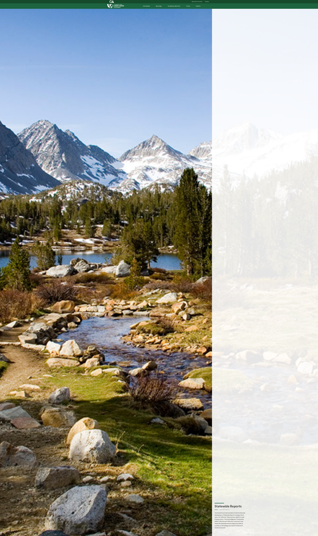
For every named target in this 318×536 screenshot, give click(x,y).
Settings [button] (207, 1)
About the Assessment (197, 1)
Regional (159, 6)
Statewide (146, 6)
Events (198, 6)
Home (216, 509)
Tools (188, 6)
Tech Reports (174, 6)
